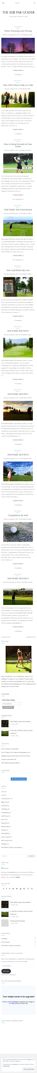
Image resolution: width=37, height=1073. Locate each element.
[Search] (34, 3)
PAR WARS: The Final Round (18, 209)
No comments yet (18, 199)
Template (4, 844)
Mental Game (5, 826)
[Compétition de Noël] (18, 532)
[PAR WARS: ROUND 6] (18, 471)
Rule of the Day (6, 840)
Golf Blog (18, 26)
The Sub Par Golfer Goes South (10, 847)
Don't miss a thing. (8, 700)
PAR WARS (4, 833)
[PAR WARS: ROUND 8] (18, 347)
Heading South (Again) (17, 921)
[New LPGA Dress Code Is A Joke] (18, 100)
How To (3, 819)
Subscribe (5, 694)
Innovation (4, 823)
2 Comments (18, 320)
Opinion (3, 830)
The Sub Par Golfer (27, 35)
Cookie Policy (6, 1066)
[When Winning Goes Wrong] (18, 45)
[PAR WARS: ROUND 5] (18, 595)
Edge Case (4, 802)
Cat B (3, 795)
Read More (18, 70)
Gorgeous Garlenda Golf (8, 759)
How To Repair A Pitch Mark (10, 749)
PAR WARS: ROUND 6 (18, 454)
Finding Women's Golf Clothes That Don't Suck (15, 756)
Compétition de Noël (18, 515)
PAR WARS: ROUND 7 (18, 394)
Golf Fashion (5, 812)
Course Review (5, 798)
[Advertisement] (18, 1037)
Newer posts (31, 637)
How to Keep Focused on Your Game (18, 145)
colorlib (17, 877)
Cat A (3, 791)
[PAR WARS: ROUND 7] (18, 411)
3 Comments (18, 74)
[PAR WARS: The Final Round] (18, 226)
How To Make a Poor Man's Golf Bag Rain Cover (15, 752)
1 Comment (18, 134)
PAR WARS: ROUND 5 (18, 578)
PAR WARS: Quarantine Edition (20, 721)
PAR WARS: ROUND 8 (18, 330)
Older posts (5, 637)
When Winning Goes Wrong (18, 30)
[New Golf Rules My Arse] (18, 287)
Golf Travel (4, 816)
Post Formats (5, 837)
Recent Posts (6, 716)
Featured (17, 266)
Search (31, 856)
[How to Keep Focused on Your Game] (18, 163)
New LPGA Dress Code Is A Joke (18, 85)
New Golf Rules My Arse (18, 270)
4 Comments (18, 444)
